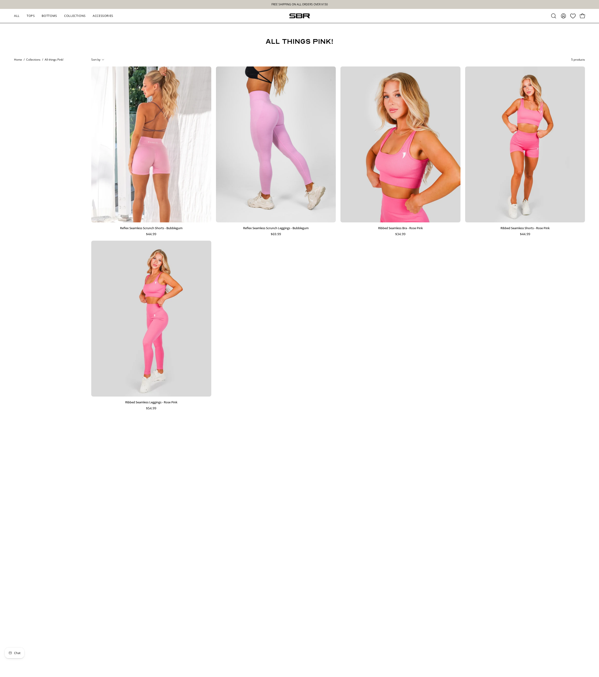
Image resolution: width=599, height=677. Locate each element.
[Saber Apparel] (299, 16)
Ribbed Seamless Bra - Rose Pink (400, 228)
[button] (554, 16)
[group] (299, 4)
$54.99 (151, 408)
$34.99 (400, 234)
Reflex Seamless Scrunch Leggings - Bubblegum (276, 228)
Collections (33, 59)
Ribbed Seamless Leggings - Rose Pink (151, 402)
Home (18, 59)
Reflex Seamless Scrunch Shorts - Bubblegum (151, 228)
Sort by (95, 59)
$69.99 (276, 234)
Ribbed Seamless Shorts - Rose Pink (525, 228)
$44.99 (151, 234)
